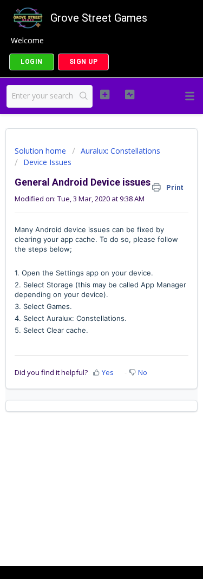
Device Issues (47, 162)
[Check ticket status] (129, 94)
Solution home (41, 151)
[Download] (81, 282)
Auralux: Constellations (120, 151)
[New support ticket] (104, 94)
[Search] (83, 96)
